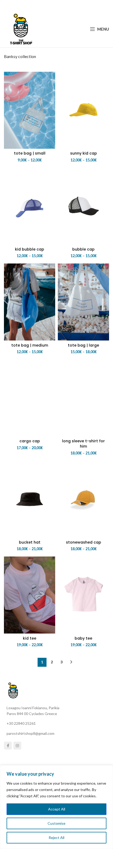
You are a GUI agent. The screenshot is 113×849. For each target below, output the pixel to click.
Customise (56, 823)
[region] (56, 807)
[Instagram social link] (17, 746)
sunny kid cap (83, 153)
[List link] (58, 723)
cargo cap (29, 441)
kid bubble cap (29, 249)
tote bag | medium (29, 345)
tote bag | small (29, 153)
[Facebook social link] (43, 5)
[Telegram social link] (69, 5)
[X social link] (49, 5)
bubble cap (83, 249)
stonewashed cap (83, 542)
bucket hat (29, 542)
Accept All (56, 809)
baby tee (83, 638)
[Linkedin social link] (63, 5)
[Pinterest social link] (56, 5)
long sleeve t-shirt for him (83, 443)
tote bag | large (83, 345)
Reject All (56, 837)
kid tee (29, 638)
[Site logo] (21, 28)
